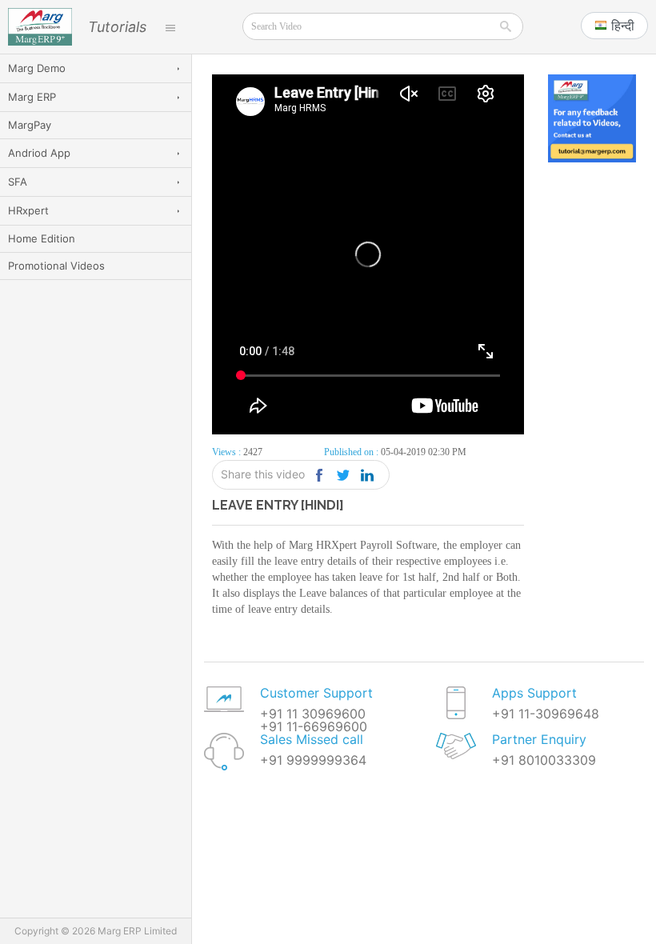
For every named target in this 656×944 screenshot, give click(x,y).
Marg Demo (37, 68)
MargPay (29, 124)
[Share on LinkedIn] (367, 475)
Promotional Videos (56, 265)
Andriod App (39, 152)
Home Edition (41, 238)
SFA (17, 181)
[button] (614, 25)
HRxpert (28, 210)
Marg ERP (32, 96)
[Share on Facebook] (319, 475)
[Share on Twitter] (343, 475)
